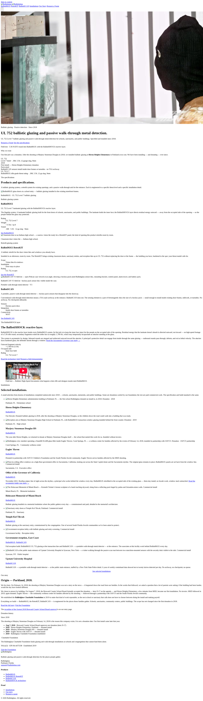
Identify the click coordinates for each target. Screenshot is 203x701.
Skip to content (6, 2)
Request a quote (12, 694)
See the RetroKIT (7, 275)
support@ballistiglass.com (10, 665)
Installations (34, 6)
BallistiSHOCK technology (16, 681)
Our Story (42, 6)
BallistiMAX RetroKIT (14, 676)
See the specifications (22, 143)
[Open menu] (2, 9)
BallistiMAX (6, 6)
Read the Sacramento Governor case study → (63, 340)
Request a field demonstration (32, 359)
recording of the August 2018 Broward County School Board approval (30, 609)
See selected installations (101, 571)
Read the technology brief (10, 359)
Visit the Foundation (22, 605)
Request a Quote (53, 6)
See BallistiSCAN (7, 318)
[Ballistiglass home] (12, 4)
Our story (9, 692)
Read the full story (8, 605)
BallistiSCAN (24, 6)
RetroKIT (14, 6)
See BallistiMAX (7, 233)
